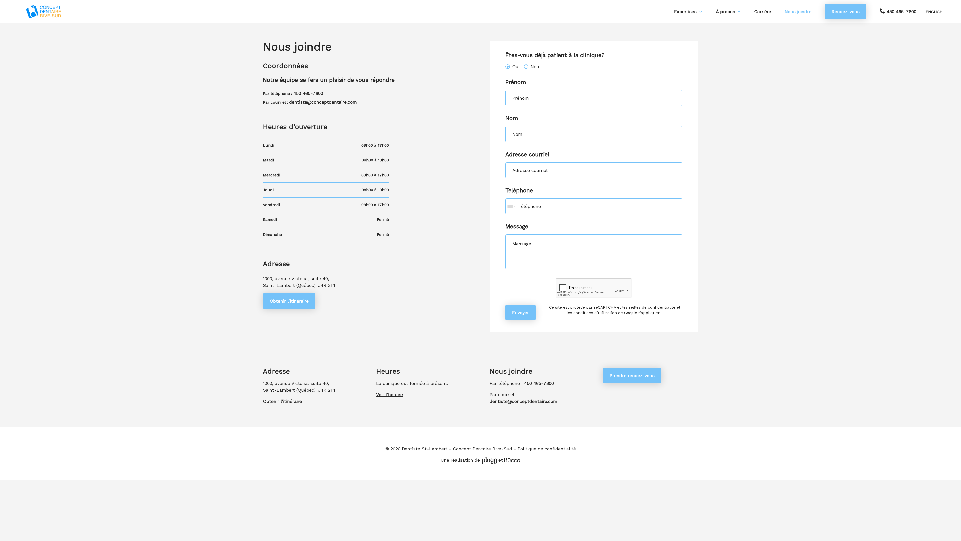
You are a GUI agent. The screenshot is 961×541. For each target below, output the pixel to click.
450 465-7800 (901, 11)
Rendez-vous (846, 11)
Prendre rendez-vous (632, 375)
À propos (725, 11)
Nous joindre (798, 11)
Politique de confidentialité (547, 448)
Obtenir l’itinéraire (289, 301)
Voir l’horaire (389, 394)
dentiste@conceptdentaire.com (323, 102)
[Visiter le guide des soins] (512, 460)
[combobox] (511, 206)
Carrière (762, 11)
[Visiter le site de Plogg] (489, 460)
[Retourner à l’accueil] (44, 11)
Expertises (685, 11)
